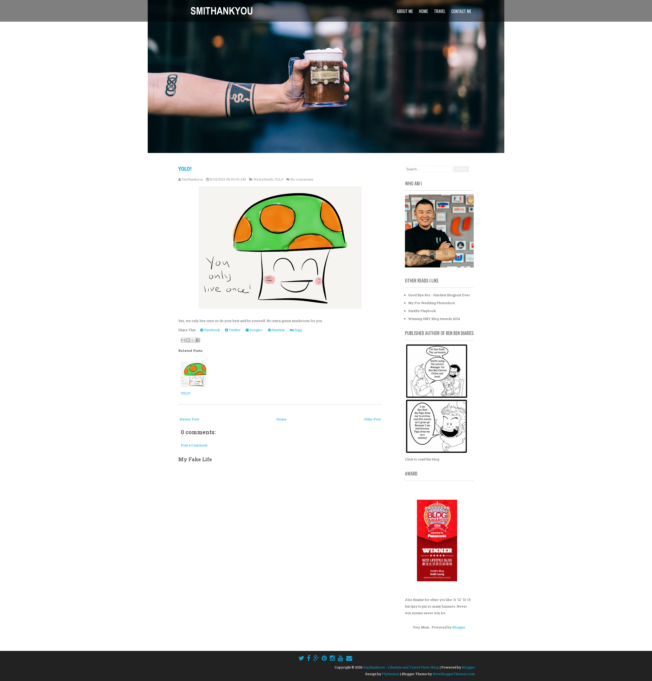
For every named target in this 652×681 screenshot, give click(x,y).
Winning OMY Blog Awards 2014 (434, 318)
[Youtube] (340, 658)
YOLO (279, 179)
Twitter (234, 330)
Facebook (211, 330)
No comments (301, 179)
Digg (298, 330)
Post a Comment (194, 445)
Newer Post (189, 419)
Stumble (278, 330)
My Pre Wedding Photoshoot (431, 303)
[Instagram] (332, 658)
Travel (439, 11)
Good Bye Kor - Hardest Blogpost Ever (439, 295)
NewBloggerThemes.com (454, 674)
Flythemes (390, 674)
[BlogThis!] (188, 340)
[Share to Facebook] (197, 340)
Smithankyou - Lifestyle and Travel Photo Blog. (401, 667)
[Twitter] (301, 658)
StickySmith (263, 179)
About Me (405, 11)
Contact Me (461, 11)
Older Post (372, 419)
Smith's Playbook (422, 311)
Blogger (458, 627)
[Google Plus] (316, 658)
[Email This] (183, 340)
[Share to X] (192, 340)
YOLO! (185, 169)
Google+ (256, 330)
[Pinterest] (324, 658)
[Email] (349, 658)
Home (423, 11)
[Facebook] (308, 658)
